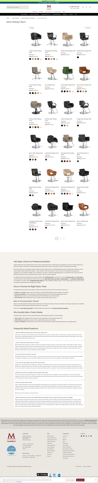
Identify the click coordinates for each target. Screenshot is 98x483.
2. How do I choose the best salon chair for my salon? (27, 342)
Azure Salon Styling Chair (36, 153)
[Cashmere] (33, 59)
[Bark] (35, 127)
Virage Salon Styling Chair (84, 119)
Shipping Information (67, 452)
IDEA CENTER (48, 11)
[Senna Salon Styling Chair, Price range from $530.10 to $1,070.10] (68, 210)
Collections (49, 443)
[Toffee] (54, 194)
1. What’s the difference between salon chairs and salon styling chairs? (31, 332)
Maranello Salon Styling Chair (67, 153)
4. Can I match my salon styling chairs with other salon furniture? (30, 362)
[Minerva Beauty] (49, 7)
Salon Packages (50, 447)
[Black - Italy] (78, 91)
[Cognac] (81, 91)
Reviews (49, 456)
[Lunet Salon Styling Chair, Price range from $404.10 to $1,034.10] (52, 175)
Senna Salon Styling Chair (68, 221)
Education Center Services (68, 456)
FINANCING (34, 11)
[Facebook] (81, 436)
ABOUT (64, 11)
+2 (40, 59)
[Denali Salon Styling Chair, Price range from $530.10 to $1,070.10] (84, 39)
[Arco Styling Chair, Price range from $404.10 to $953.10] (52, 73)
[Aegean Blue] (62, 194)
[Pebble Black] (78, 57)
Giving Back (65, 458)
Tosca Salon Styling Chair (52, 221)
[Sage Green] (86, 91)
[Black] (30, 59)
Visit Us (64, 437)
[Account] (86, 7)
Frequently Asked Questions (69, 450)
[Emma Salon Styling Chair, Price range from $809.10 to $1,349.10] (84, 73)
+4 (56, 59)
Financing (49, 454)
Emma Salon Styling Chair (84, 85)
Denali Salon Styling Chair (84, 51)
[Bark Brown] (30, 93)
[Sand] (67, 125)
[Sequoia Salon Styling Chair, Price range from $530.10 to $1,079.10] (36, 175)
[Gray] (54, 59)
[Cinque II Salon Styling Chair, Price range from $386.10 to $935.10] (36, 39)
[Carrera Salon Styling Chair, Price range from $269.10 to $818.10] (36, 73)
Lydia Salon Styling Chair (52, 153)
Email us (24, 448)
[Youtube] (91, 436)
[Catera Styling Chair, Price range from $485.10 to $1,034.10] (68, 107)
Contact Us (65, 436)
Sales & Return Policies (67, 448)
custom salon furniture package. (60, 308)
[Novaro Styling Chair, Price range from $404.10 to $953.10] (84, 210)
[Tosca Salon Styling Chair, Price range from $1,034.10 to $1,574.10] (52, 210)
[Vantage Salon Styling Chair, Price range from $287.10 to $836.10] (52, 39)
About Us (65, 439)
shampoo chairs (70, 277)
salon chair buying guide (27, 308)
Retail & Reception (51, 441)
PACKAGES (41, 11)
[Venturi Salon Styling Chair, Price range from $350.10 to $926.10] (68, 39)
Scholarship (65, 443)
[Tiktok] (88, 436)
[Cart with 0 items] (90, 7)
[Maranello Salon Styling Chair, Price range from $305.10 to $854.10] (68, 141)
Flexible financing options (36, 280)
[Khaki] (83, 91)
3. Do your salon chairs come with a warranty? (25, 354)
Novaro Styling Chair (82, 221)
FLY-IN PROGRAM (57, 11)
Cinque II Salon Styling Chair (35, 51)
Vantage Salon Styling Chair (51, 51)
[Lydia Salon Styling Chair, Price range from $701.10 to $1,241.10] (52, 141)
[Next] (63, 238)
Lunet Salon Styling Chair (52, 187)
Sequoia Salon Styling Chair (35, 188)
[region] (49, 480)
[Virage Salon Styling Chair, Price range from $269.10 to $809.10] (84, 107)
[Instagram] (83, 436)
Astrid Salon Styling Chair (68, 187)
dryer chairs (79, 277)
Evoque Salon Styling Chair (82, 188)
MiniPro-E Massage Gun (91, 420)
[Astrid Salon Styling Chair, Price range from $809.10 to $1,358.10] (68, 175)
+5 (72, 91)
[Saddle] (35, 59)
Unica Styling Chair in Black (83, 153)
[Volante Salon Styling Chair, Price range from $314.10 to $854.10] (52, 107)
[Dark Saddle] (65, 125)
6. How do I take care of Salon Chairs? (23, 382)
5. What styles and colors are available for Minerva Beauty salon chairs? (31, 372)
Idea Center (49, 452)
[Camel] (38, 59)
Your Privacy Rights (70, 480)
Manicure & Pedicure (51, 437)
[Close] (95, 479)
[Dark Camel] (35, 159)
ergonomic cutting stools (77, 279)
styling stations (64, 279)
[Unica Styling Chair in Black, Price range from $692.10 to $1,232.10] (84, 141)
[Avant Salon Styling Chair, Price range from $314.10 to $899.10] (68, 73)
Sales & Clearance (51, 445)
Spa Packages (50, 448)
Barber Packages (51, 450)
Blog (64, 441)
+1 (40, 127)
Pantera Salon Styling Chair (35, 119)
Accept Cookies (80, 480)
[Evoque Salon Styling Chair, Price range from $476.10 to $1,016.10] (84, 175)
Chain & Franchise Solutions (69, 454)
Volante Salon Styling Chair (51, 119)
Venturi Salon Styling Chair (68, 51)
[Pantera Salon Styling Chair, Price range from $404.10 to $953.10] (36, 107)
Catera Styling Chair (66, 119)
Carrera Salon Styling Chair (35, 85)
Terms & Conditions (67, 447)
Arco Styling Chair (50, 85)
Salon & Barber (50, 436)
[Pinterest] (86, 436)
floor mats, (57, 279)
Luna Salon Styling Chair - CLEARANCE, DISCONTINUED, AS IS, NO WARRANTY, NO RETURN (36, 222)
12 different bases (49, 277)
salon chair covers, (50, 279)
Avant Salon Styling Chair (68, 85)
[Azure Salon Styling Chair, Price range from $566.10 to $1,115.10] (36, 141)
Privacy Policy (66, 445)
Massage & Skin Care (52, 439)
